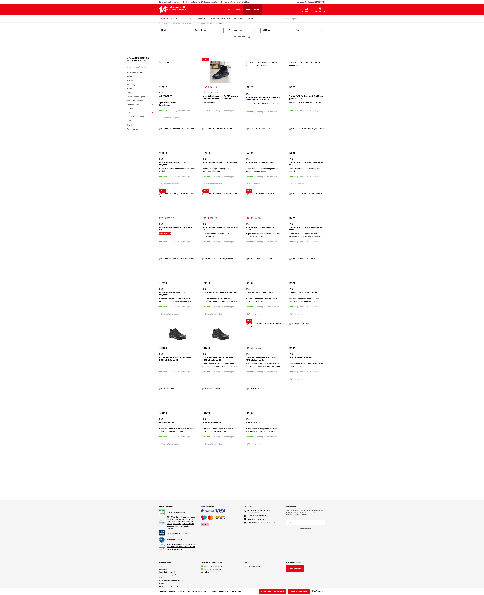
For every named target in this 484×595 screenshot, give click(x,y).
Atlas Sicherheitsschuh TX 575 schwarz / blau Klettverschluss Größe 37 (220, 97)
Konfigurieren (318, 591)
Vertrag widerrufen (295, 569)
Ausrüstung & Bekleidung (140, 59)
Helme (129, 89)
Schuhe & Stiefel (133, 105)
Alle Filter (242, 36)
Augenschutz (132, 76)
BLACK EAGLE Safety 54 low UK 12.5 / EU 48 (263, 228)
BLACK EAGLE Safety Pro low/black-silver (305, 228)
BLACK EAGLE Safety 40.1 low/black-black (306, 163)
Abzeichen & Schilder (135, 72)
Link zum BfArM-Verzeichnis (176, 512)
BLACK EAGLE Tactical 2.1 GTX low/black (173, 293)
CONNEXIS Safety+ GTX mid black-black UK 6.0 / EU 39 (261, 358)
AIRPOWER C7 (165, 96)
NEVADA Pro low (253, 422)
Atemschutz (131, 81)
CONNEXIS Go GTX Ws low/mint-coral (219, 292)
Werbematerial (132, 129)
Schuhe (131, 113)
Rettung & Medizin (138, 117)
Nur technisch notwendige (272, 591)
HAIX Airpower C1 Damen (300, 357)
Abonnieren (305, 528)
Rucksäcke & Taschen (135, 101)
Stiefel (131, 109)
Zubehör (132, 121)
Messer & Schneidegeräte (136, 97)
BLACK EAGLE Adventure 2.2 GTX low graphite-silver (306, 97)
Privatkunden (234, 9)
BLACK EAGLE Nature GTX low (259, 162)
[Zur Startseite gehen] (172, 9)
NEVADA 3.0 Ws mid (211, 422)
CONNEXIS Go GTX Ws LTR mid (303, 292)
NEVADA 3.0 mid (166, 422)
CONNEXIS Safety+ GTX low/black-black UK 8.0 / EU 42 (175, 358)
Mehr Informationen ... (234, 591)
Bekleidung (131, 85)
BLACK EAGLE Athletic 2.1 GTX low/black (173, 163)
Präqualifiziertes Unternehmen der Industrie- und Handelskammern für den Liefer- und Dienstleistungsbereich (182, 547)
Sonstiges (130, 125)
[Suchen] (320, 18)
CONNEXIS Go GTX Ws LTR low (260, 292)
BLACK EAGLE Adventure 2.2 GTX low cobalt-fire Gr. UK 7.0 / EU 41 (263, 98)
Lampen (130, 93)
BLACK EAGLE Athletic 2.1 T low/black (219, 162)
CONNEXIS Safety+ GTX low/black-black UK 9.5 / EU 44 (218, 358)
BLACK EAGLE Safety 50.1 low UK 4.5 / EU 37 (220, 228)
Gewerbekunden (252, 9)
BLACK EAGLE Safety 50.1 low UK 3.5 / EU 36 (177, 228)
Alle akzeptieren (299, 591)
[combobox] (298, 18)
